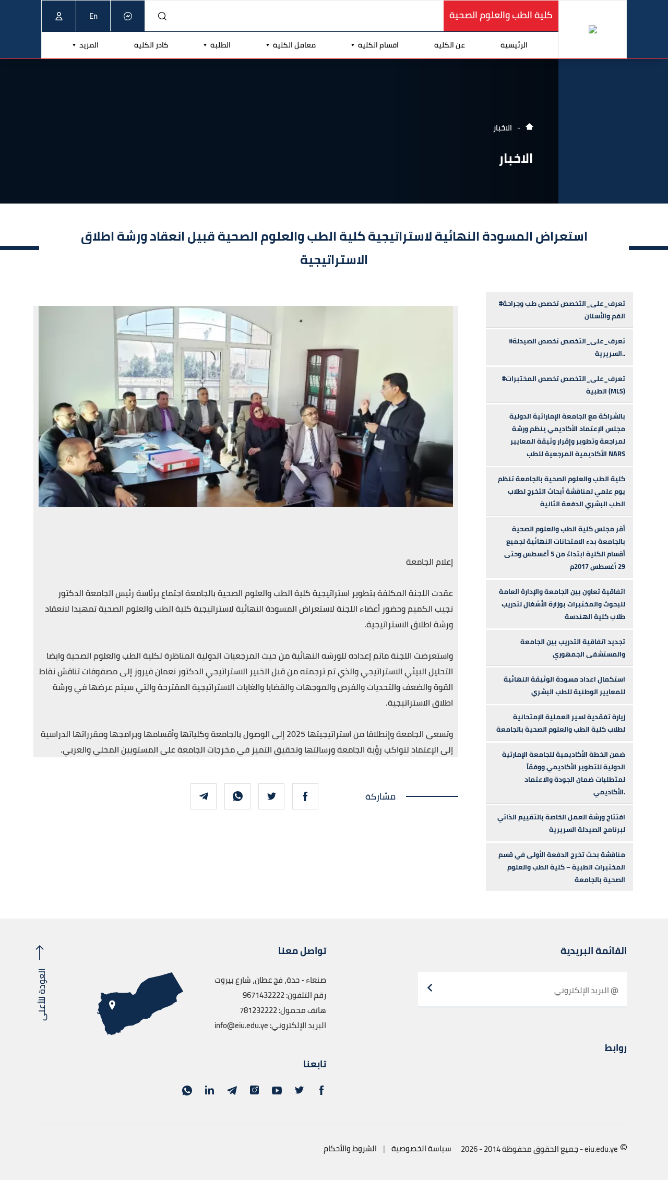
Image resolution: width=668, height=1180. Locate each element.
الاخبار (502, 127)
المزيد (89, 45)
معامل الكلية (294, 45)
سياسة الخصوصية (421, 1148)
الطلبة (220, 45)
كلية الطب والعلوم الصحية (501, 14)
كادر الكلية (151, 45)
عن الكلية (449, 45)
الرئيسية (514, 45)
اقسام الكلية (378, 45)
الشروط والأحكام (350, 1148)
